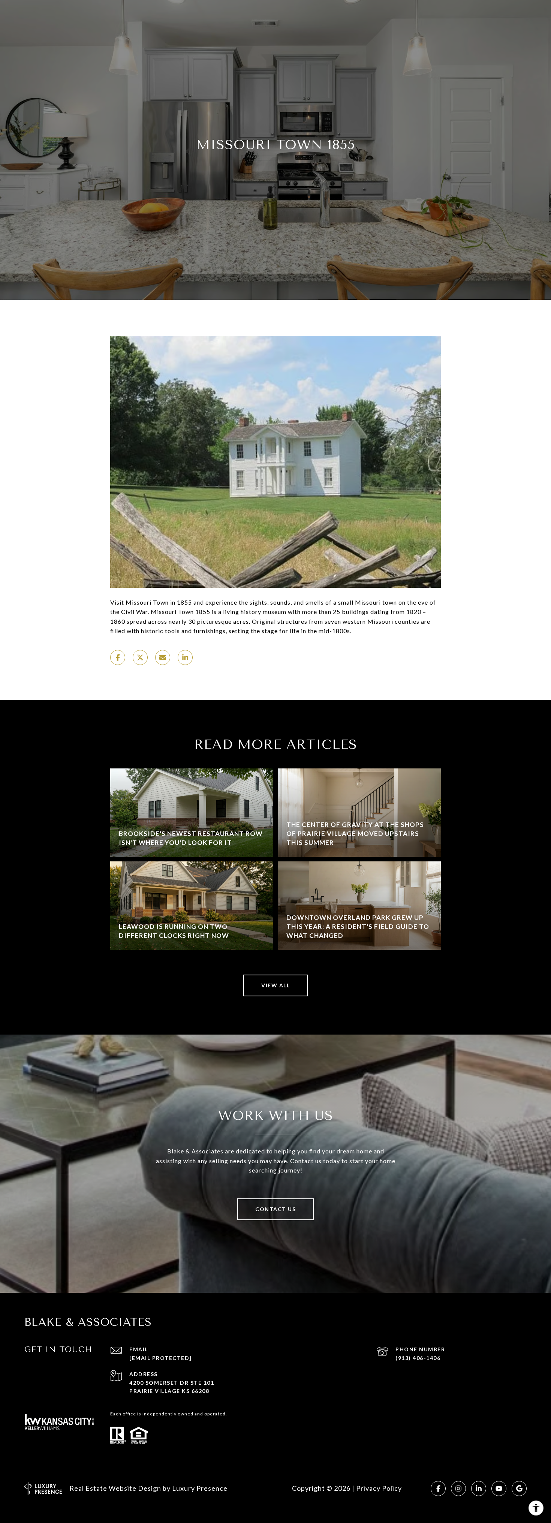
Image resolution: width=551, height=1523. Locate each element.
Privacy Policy (379, 1488)
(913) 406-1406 (417, 1358)
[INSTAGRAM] (458, 1488)
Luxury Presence (200, 1488)
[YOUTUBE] (498, 1488)
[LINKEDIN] (478, 1488)
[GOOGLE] (519, 1488)
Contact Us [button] (275, 1209)
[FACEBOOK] (438, 1488)
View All (275, 985)
